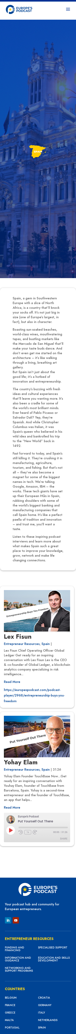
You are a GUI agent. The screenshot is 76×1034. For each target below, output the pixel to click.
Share (63, 838)
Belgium (11, 998)
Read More (12, 681)
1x (28, 832)
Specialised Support (52, 947)
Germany (44, 1005)
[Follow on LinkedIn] (8, 920)
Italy (41, 1013)
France (10, 1005)
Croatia (44, 998)
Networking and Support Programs (19, 970)
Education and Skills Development (54, 959)
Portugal (12, 1027)
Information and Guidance (18, 959)
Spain (46, 643)
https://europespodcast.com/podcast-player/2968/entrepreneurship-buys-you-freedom (34, 695)
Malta (9, 1020)
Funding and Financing (14, 949)
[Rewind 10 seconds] (21, 832)
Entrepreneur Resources (22, 643)
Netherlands (47, 1020)
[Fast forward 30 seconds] (35, 832)
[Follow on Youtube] (16, 920)
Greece (10, 1013)
